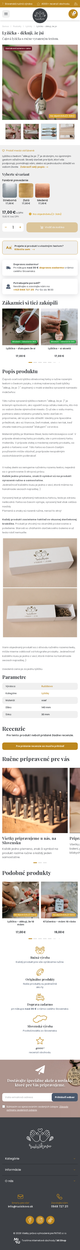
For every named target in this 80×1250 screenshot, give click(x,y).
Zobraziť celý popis (32, 167)
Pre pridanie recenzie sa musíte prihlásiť (40, 746)
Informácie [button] (13, 1169)
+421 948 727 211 (23, 289)
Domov (5, 26)
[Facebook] (30, 1220)
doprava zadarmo (51, 267)
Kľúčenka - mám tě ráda (59, 921)
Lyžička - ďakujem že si (20, 348)
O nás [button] (9, 1181)
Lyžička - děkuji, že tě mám (20, 923)
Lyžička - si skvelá (59, 348)
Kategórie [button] (12, 1158)
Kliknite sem (22, 249)
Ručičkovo (47, 686)
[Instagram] (40, 1220)
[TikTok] (50, 1220)
